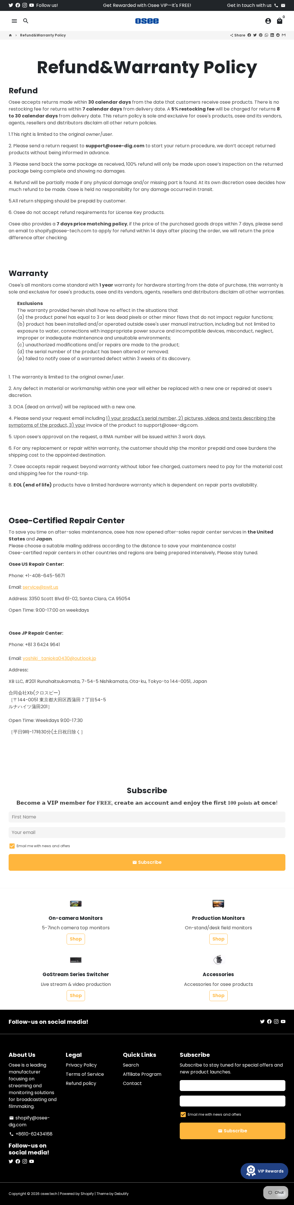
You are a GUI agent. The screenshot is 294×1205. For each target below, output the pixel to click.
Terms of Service (85, 1074)
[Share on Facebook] (249, 35)
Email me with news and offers (43, 845)
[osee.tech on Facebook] (18, 5)
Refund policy (81, 1083)
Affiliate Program (142, 1074)
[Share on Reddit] (278, 35)
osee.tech (48, 1193)
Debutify (122, 1193)
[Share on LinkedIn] (272, 35)
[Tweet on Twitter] (255, 35)
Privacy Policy (81, 1065)
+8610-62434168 (31, 1134)
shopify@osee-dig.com (29, 1121)
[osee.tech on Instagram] (24, 5)
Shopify (87, 1193)
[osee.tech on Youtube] (31, 5)
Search (131, 1065)
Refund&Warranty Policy (43, 35)
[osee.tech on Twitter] (11, 5)
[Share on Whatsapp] (266, 35)
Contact (132, 1083)
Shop (76, 939)
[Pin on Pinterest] (260, 35)
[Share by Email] (283, 35)
